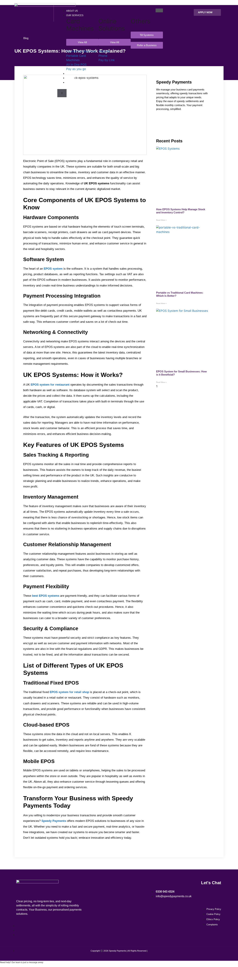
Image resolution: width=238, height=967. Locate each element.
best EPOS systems (45, 595)
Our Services (74, 15)
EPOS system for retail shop (69, 692)
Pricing (71, 78)
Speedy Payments (53, 821)
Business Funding (77, 73)
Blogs (70, 82)
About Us (72, 11)
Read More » (161, 220)
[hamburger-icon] (159, 10)
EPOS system (53, 268)
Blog (25, 38)
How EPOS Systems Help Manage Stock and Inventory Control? (180, 211)
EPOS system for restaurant (50, 384)
